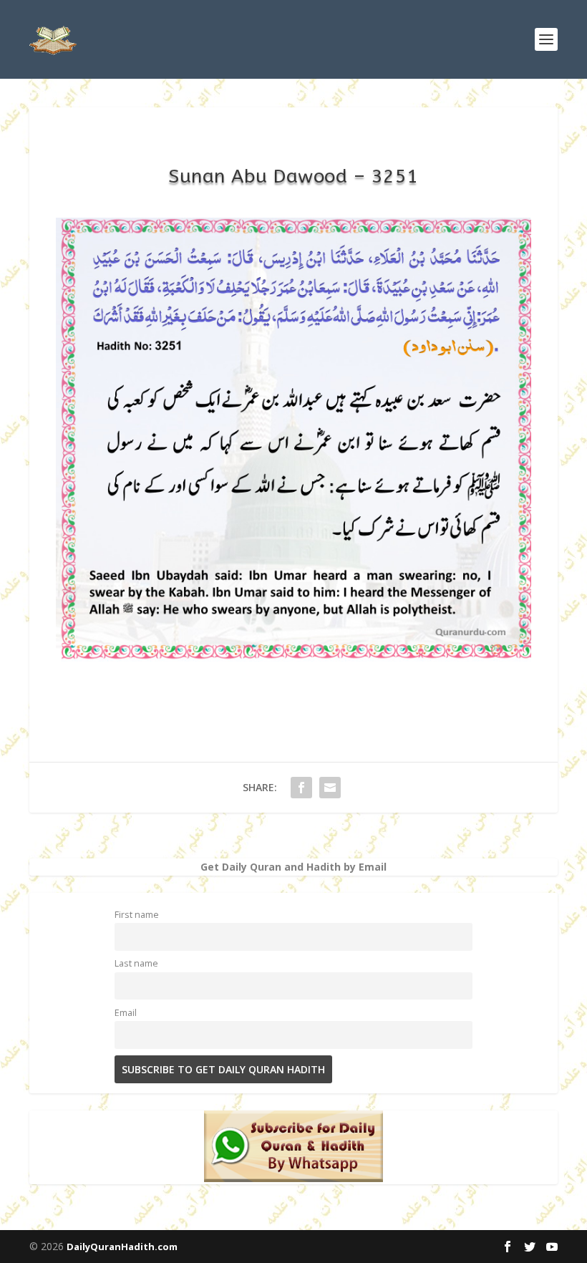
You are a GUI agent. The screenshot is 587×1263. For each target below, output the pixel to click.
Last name (136, 963)
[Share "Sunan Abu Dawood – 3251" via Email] (330, 787)
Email (126, 1013)
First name (137, 915)
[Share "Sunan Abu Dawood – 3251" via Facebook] (301, 787)
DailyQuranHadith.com (122, 1246)
